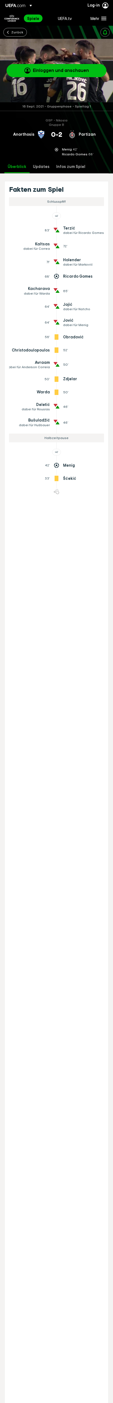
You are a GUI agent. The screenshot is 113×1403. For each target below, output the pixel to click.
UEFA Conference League (11, 18)
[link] (33, 18)
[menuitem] (38, 18)
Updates (41, 167)
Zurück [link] (17, 32)
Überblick (17, 167)
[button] (97, 18)
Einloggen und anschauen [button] (61, 70)
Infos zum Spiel (70, 167)
